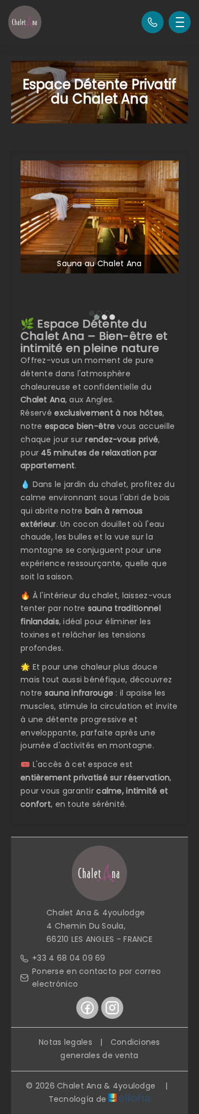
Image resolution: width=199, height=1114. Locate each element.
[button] (92, 313)
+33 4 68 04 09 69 (69, 957)
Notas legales (65, 1042)
